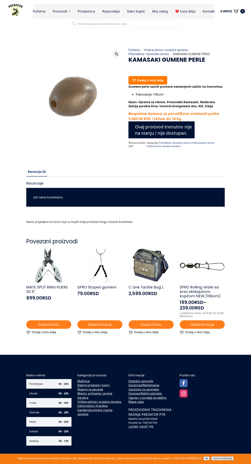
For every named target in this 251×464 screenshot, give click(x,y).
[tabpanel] (125, 204)
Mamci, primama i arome (94, 393)
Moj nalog (160, 11)
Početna (39, 11)
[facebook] (184, 383)
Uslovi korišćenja (222, 458)
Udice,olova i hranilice (92, 406)
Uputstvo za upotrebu (143, 389)
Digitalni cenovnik (140, 381)
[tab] (36, 171)
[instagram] (184, 393)
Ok (206, 458)
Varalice (82, 398)
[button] (116, 54)
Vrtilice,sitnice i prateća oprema (166, 50)
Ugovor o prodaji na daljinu (147, 398)
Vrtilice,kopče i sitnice (202, 142)
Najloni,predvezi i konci (93, 385)
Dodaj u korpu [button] (48, 325)
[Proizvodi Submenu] (70, 11)
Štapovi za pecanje (90, 389)
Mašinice (83, 381)
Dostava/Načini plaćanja (145, 393)
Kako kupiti (136, 11)
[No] (246, 459)
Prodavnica (86, 11)
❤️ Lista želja (185, 11)
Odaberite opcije (100, 325)
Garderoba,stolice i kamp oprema (94, 412)
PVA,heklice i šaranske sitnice (148, 54)
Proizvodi (60, 11)
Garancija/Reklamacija (143, 385)
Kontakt (209, 11)
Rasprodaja (111, 11)
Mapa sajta (136, 402)
